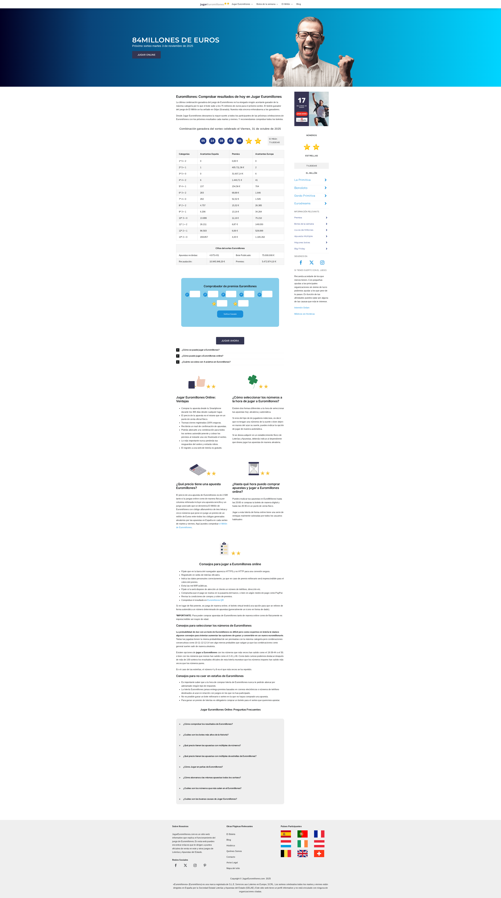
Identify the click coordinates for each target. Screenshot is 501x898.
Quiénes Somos (234, 851)
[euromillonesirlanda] (302, 841)
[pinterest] (204, 865)
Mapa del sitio (233, 868)
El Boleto (230, 834)
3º (223, 295)
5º (259, 295)
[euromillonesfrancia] (319, 831)
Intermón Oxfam (301, 308)
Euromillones (187, 841)
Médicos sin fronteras (304, 314)
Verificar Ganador (230, 314)
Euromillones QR (215, 600)
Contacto (230, 857)
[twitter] (312, 262)
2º (205, 295)
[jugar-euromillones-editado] (214, 3)
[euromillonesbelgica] (286, 851)
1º (187, 295)
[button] (230, 350)
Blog (228, 840)
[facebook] (301, 262)
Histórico (230, 845)
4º (241, 295)
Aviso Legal (232, 862)
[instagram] (322, 262)
